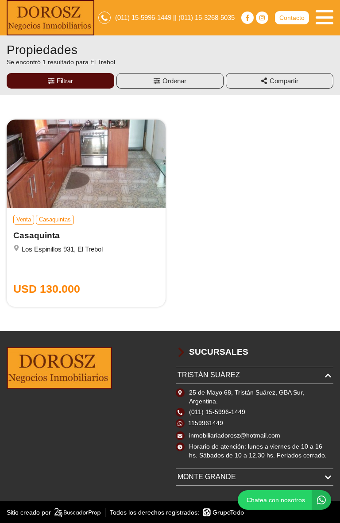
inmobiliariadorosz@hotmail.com (234, 435)
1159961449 (205, 422)
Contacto (292, 17)
